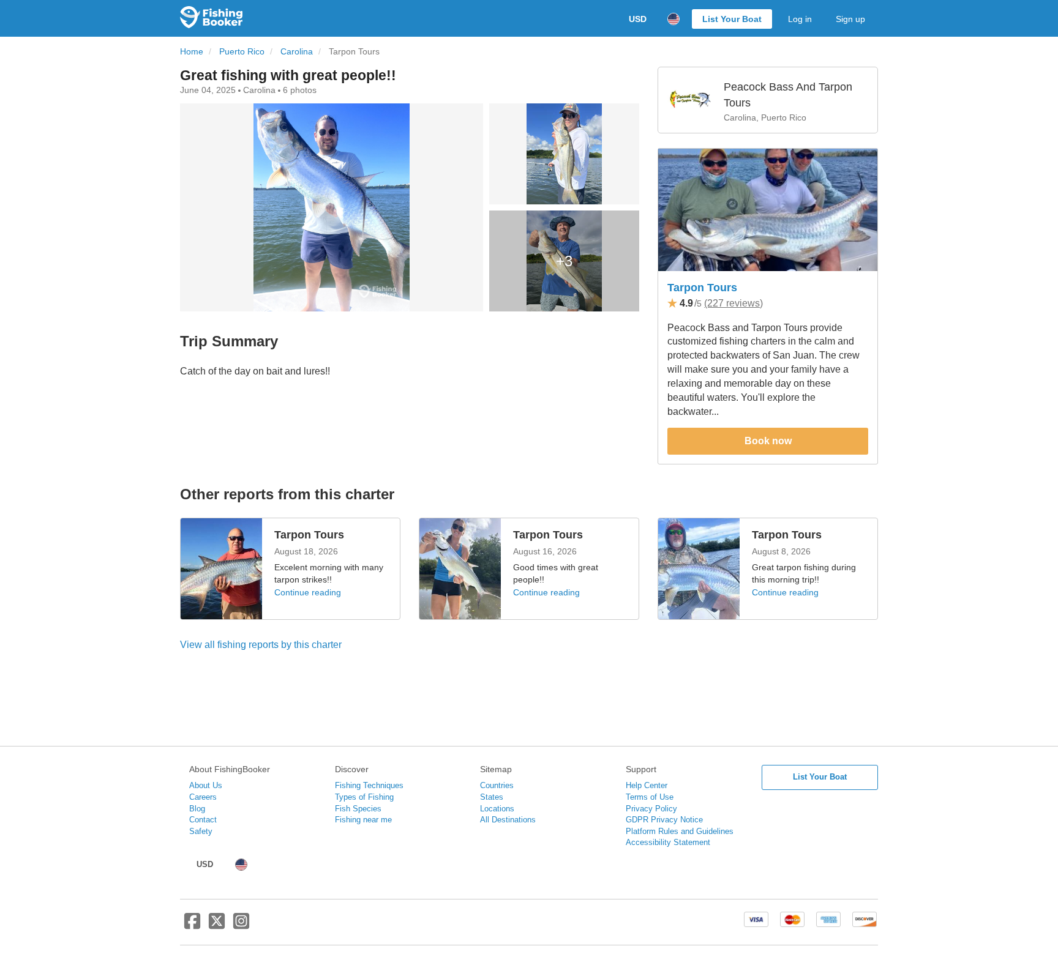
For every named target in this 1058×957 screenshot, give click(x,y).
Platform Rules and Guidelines (679, 831)
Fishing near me (363, 819)
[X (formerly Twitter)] (217, 926)
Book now (768, 441)
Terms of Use (649, 797)
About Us (205, 785)
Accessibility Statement (668, 842)
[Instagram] (241, 926)
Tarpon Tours (702, 287)
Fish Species (358, 808)
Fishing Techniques (369, 785)
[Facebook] (192, 926)
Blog (197, 808)
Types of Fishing (364, 797)
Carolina (296, 51)
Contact (203, 819)
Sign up (850, 19)
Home (191, 51)
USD (638, 19)
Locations (497, 808)
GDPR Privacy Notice (664, 819)
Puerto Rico (241, 51)
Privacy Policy (651, 808)
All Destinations (508, 819)
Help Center (646, 785)
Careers (203, 797)
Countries (497, 785)
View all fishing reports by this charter (261, 644)
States (491, 797)
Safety (200, 831)
